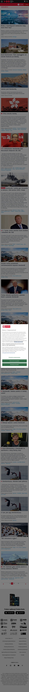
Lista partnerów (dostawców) (8, 352)
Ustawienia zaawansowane (14, 357)
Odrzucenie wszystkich (14, 360)
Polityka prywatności (18, 341)
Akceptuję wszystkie (14, 364)
